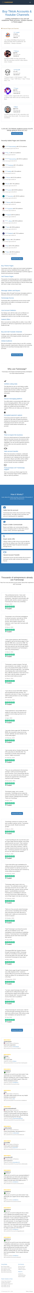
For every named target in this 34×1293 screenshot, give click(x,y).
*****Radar (7, 239)
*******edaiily (8, 171)
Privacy (31, 1291)
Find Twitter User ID (5, 1285)
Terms (27, 1291)
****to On (7, 183)
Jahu (14, 1098)
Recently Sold (21, 1267)
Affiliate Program (22, 1269)
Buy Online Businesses (6, 1272)
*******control (8, 190)
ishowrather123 (16, 1162)
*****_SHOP (16, 32)
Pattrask (14, 1061)
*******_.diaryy (8, 221)
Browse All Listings (17, 133)
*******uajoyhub (9, 208)
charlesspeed (16, 1046)
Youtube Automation (5, 1282)
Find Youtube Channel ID (7, 1283)
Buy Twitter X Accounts (6, 1270)
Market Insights (21, 1276)
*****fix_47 (7, 152)
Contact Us (20, 1273)
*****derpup (8, 202)
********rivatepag (9, 165)
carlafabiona (15, 1082)
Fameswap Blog (22, 1275)
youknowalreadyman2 (18, 1118)
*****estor (16, 88)
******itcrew (7, 177)
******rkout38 (17, 69)
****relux (7, 252)
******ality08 (8, 214)
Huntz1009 (15, 1147)
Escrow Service (21, 1266)
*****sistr (7, 227)
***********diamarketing (10, 146)
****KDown (16, 51)
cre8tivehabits (16, 1133)
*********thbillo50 (9, 233)
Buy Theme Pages (7, 266)
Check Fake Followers (6, 1281)
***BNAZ (16, 107)
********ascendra (9, 196)
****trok (6, 245)
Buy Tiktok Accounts (5, 1269)
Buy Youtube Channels (6, 1267)
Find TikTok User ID (5, 1286)
